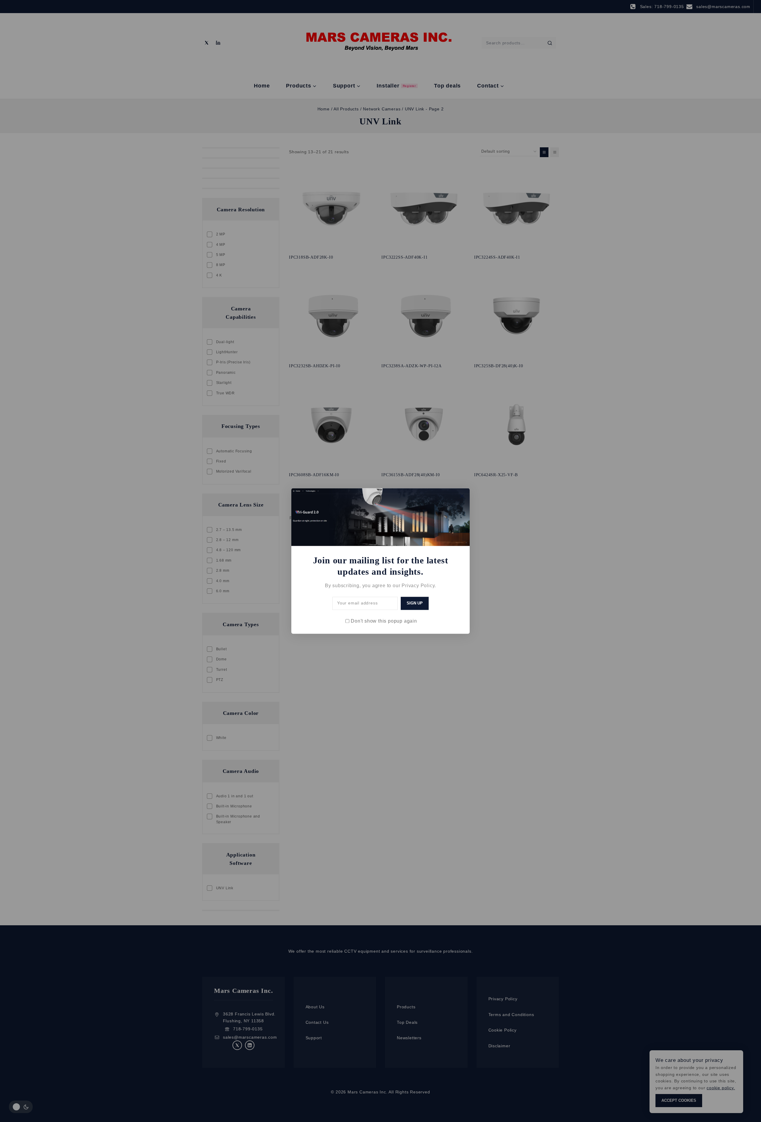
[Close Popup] (462, 495)
